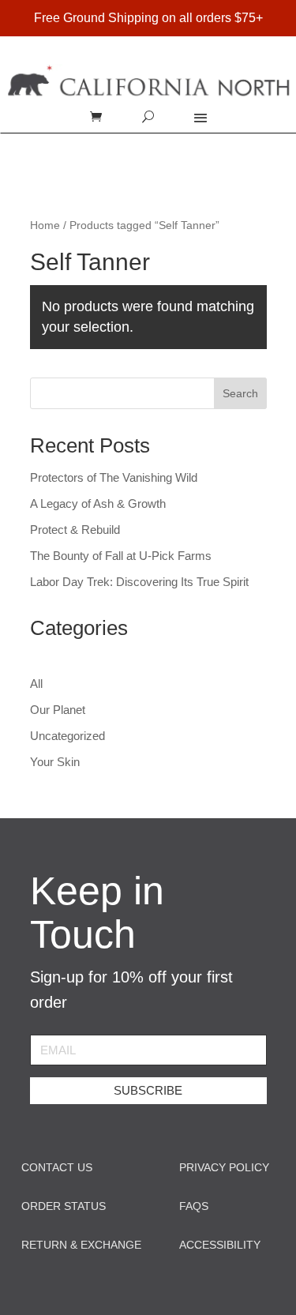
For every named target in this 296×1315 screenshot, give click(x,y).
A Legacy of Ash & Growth (98, 503)
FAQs (193, 1206)
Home (45, 225)
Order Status (63, 1206)
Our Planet (57, 709)
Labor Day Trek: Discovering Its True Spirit (139, 581)
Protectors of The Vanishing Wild (113, 477)
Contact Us (56, 1167)
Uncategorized (67, 735)
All (36, 683)
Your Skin (55, 761)
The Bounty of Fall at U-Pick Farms (121, 555)
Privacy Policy (224, 1167)
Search (240, 393)
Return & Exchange (81, 1244)
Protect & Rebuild (75, 529)
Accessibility (219, 1244)
